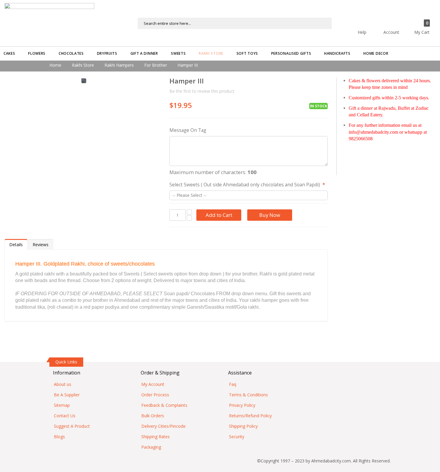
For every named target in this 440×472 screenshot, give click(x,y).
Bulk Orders (152, 415)
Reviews (40, 244)
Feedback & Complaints (164, 405)
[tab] (16, 244)
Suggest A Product (72, 426)
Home (55, 65)
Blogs (59, 436)
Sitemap (62, 405)
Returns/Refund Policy (250, 415)
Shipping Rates (155, 436)
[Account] (402, 20)
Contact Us (64, 415)
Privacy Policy (242, 405)
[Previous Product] (312, 81)
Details (16, 244)
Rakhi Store (83, 65)
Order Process (155, 395)
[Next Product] (323, 81)
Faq (232, 384)
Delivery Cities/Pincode (163, 426)
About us (62, 384)
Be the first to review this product (201, 91)
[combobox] (234, 23)
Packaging (151, 447)
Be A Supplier (67, 395)
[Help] (372, 20)
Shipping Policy (243, 426)
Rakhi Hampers (119, 65)
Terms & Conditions (248, 395)
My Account (152, 384)
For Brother (155, 65)
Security (236, 436)
